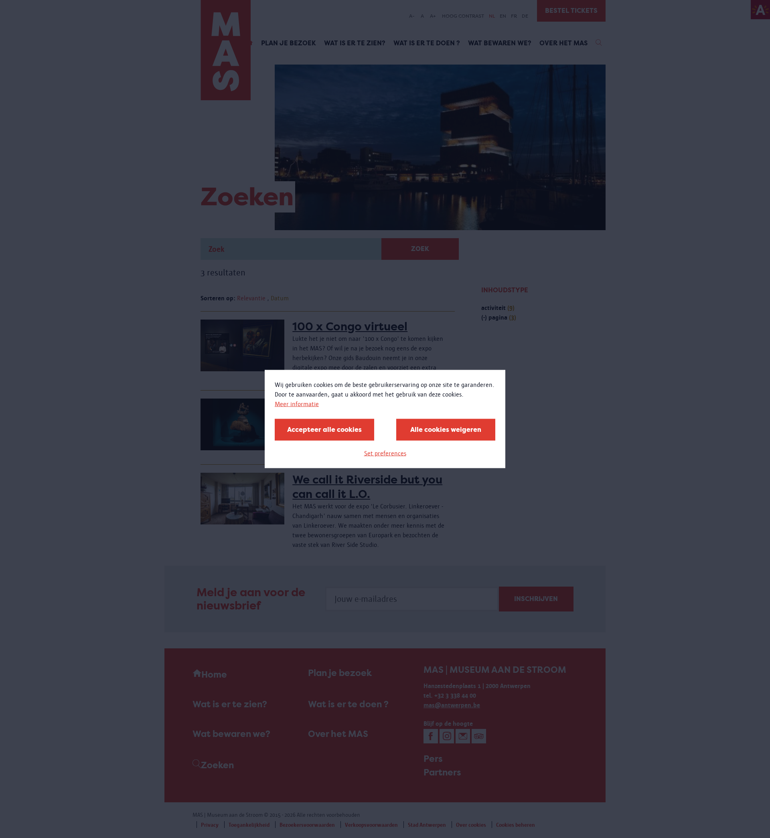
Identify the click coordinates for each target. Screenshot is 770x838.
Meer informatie (297, 404)
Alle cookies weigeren (445, 429)
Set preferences (385, 453)
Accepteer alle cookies (324, 429)
